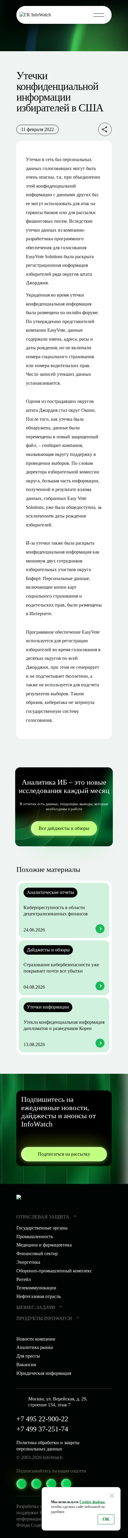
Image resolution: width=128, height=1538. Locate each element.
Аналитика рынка (34, 1347)
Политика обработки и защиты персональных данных (47, 1445)
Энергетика (28, 1262)
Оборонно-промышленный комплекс (54, 1270)
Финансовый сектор (37, 1253)
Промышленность (34, 1236)
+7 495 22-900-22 (42, 1418)
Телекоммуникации (36, 1287)
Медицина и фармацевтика (44, 1244)
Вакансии (26, 1364)
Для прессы (28, 1355)
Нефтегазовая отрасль (38, 1296)
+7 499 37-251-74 (42, 1429)
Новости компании (35, 1338)
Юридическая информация (43, 1373)
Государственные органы (42, 1227)
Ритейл (23, 1279)
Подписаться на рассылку (64, 1154)
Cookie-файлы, (92, 1502)
